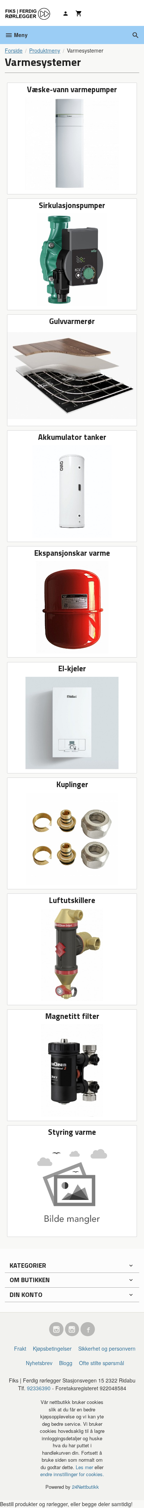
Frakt (20, 1348)
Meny (20, 35)
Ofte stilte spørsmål (101, 1363)
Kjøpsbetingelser (52, 1348)
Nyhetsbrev (39, 1363)
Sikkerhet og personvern (107, 1348)
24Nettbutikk (85, 1486)
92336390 (39, 1388)
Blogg (65, 1363)
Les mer (85, 1467)
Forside (14, 50)
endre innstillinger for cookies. (72, 1474)
